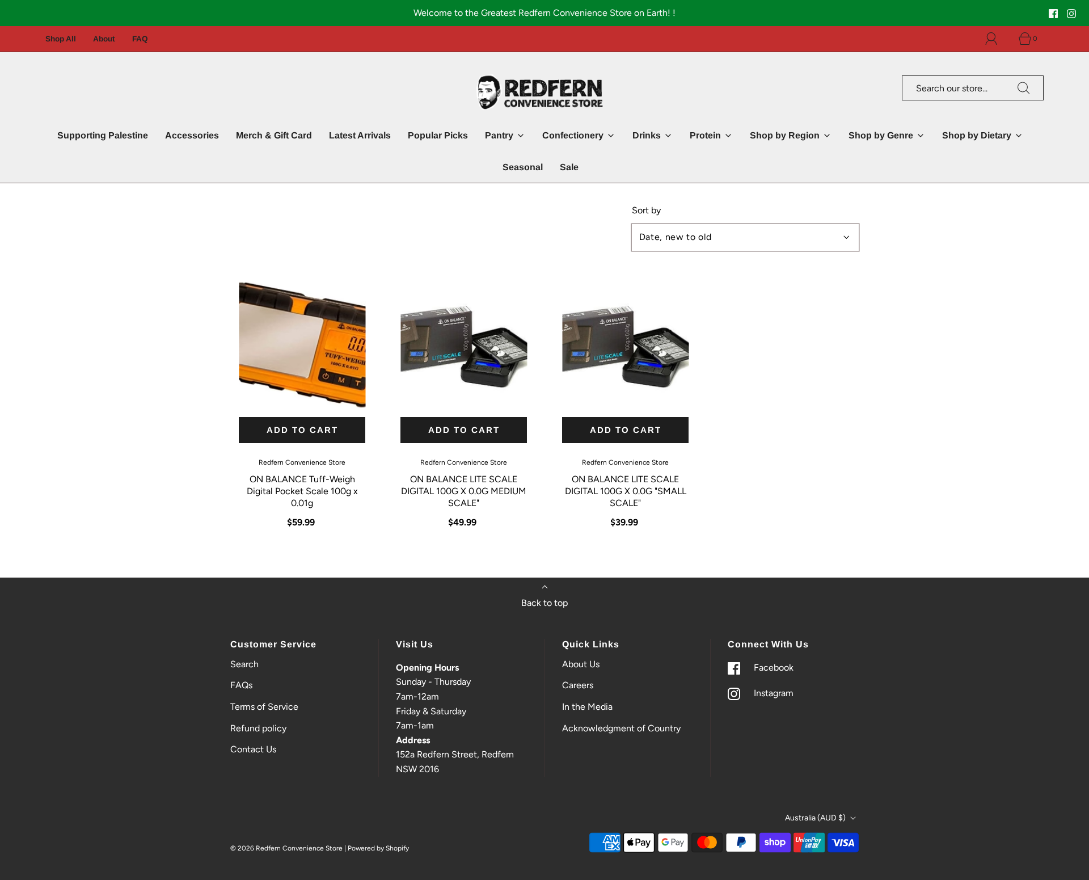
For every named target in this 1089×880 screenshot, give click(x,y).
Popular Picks (438, 135)
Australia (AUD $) (816, 818)
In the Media (587, 706)
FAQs (241, 685)
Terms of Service (264, 706)
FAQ (140, 39)
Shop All (60, 39)
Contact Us (253, 749)
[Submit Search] (1023, 87)
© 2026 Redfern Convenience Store (286, 848)
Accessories (192, 135)
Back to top (544, 602)
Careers (577, 685)
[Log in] (997, 38)
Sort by (646, 210)
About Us (581, 664)
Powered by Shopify (378, 848)
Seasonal (523, 167)
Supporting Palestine (102, 135)
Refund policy (258, 728)
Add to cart (302, 430)
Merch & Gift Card (274, 135)
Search (244, 664)
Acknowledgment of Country (621, 728)
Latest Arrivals (360, 135)
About (104, 39)
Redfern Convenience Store (302, 462)
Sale (569, 167)
